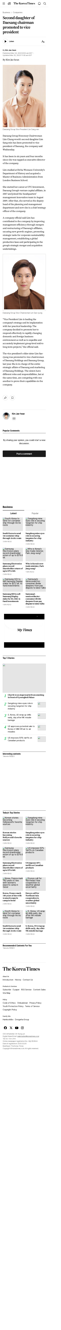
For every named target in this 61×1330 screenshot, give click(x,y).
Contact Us (28, 980)
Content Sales (39, 990)
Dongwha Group (22, 1019)
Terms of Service (32, 1006)
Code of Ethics (9, 1003)
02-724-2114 (11, 1039)
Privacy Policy (35, 1003)
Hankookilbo (8, 1019)
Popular (35, 513)
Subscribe (7, 990)
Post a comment (24, 454)
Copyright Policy (10, 1010)
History (18, 980)
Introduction (8, 980)
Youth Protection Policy (13, 1006)
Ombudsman (22, 1003)
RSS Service (26, 990)
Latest (13, 513)
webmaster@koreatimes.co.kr (28, 1036)
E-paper (16, 990)
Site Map (6, 993)
